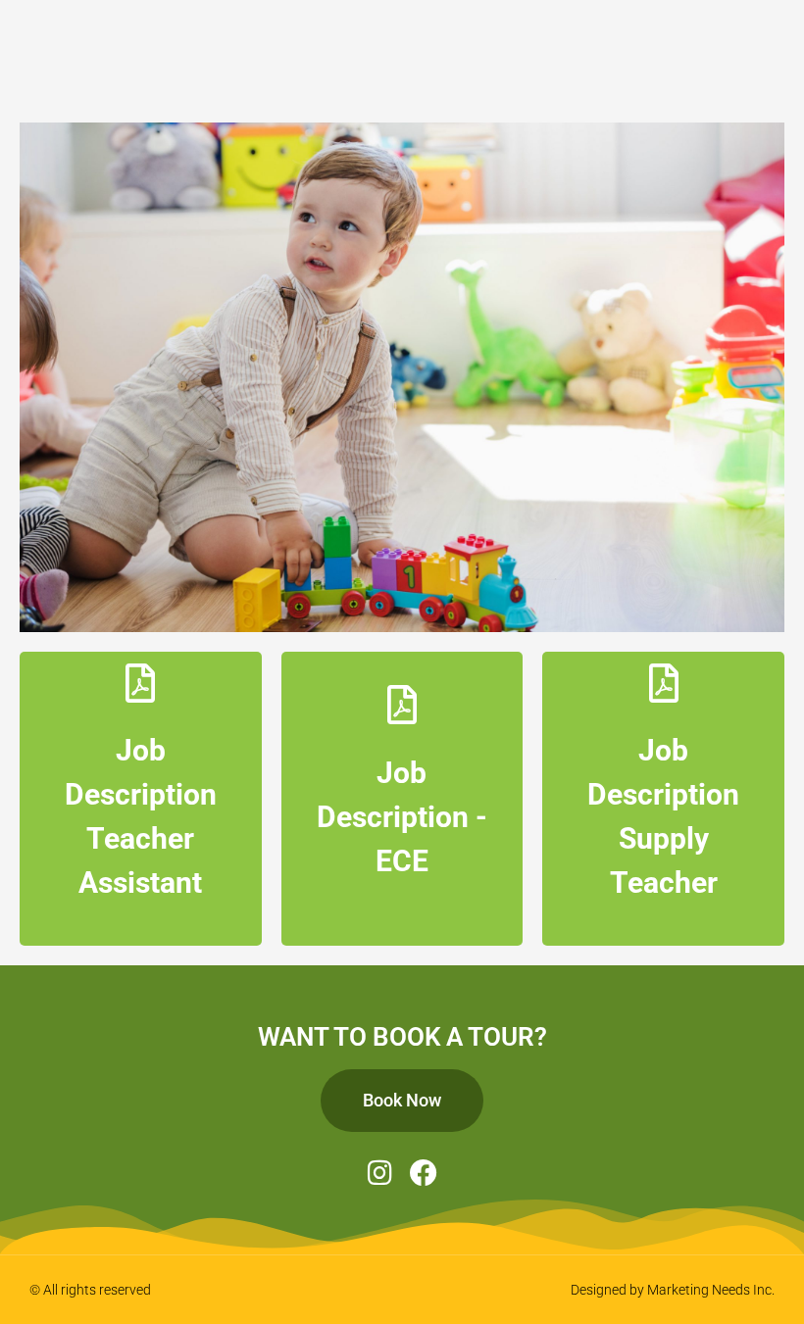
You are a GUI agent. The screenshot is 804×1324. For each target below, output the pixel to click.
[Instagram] (380, 1174)
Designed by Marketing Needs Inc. (673, 1290)
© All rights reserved (90, 1290)
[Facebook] (424, 1174)
